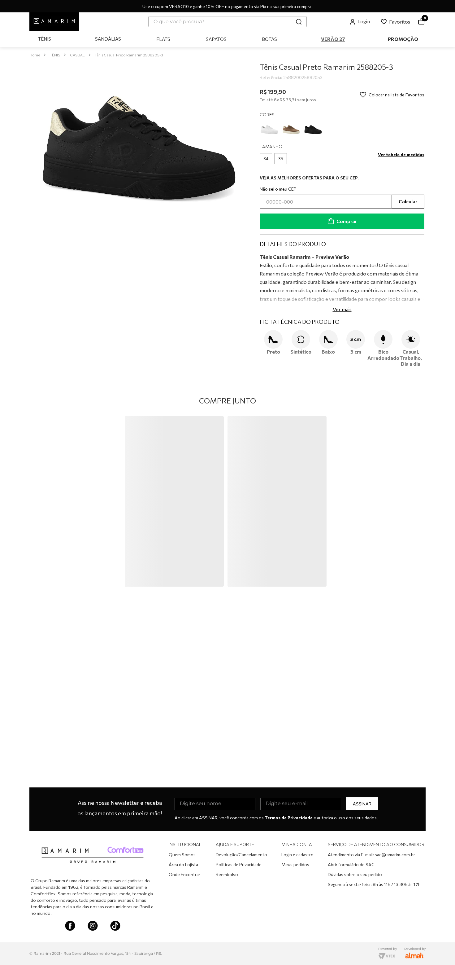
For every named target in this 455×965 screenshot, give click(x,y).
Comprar (346, 221)
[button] (266, 158)
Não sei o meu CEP (278, 189)
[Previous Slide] (37, 448)
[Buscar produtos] (298, 21)
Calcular (408, 201)
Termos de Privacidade (289, 817)
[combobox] (227, 21)
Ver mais (342, 309)
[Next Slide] (418, 448)
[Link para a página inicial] (34, 55)
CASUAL (77, 55)
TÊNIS (55, 55)
